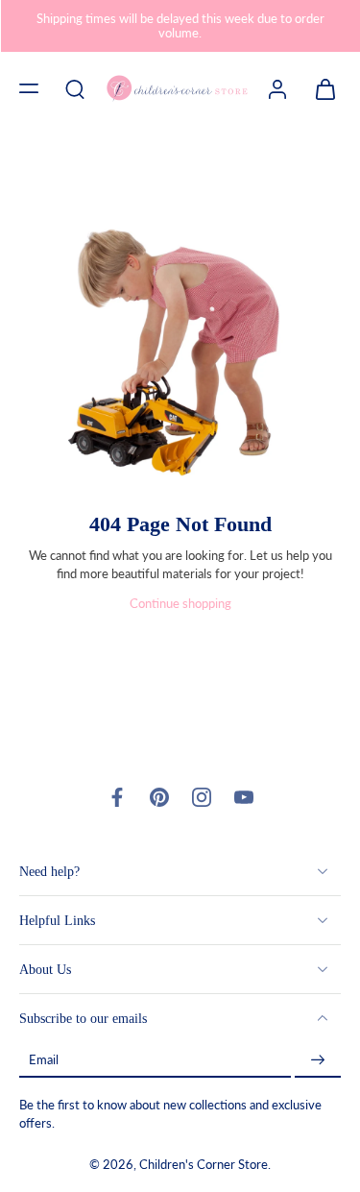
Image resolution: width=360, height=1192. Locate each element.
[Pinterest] (159, 797)
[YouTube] (244, 797)
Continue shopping (180, 603)
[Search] (75, 88)
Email (44, 1060)
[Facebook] (117, 797)
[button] (29, 88)
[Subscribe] (318, 1060)
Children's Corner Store (203, 1164)
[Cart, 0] (320, 88)
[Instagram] (201, 797)
